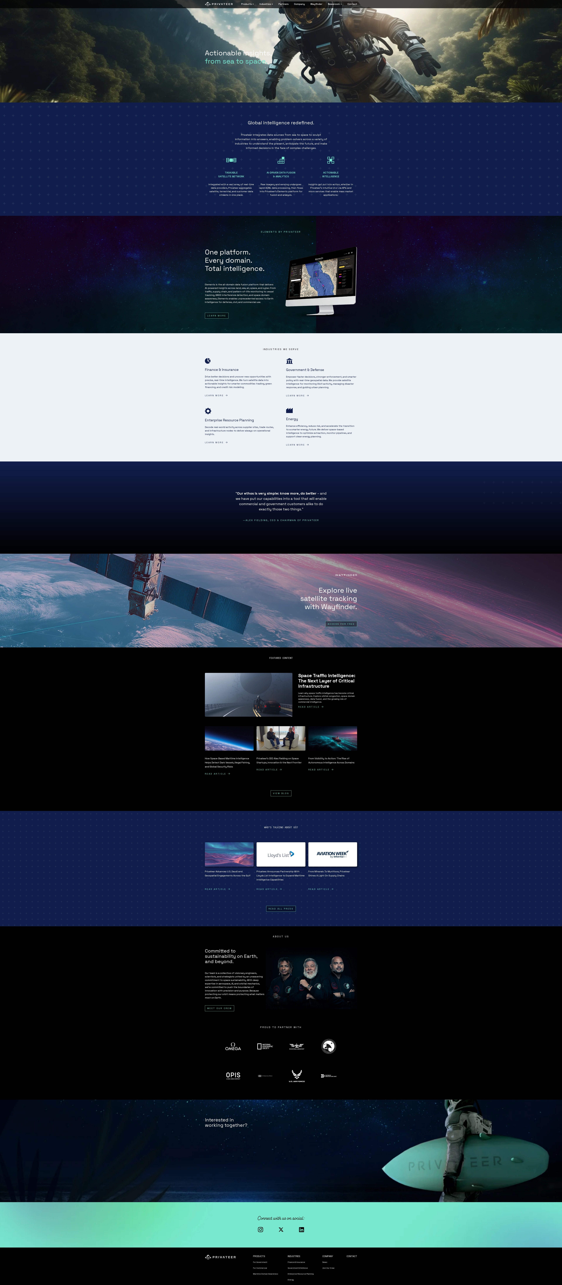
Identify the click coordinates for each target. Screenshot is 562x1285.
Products (259, 1256)
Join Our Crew (328, 1268)
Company (299, 4)
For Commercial (260, 1268)
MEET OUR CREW (219, 1008)
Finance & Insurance (296, 1262)
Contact (352, 4)
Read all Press (281, 908)
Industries (294, 1256)
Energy (291, 1280)
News (324, 1262)
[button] (247, 4)
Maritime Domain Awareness (265, 1274)
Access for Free (341, 624)
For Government (260, 1262)
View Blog (281, 793)
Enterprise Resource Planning (301, 1274)
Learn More (216, 315)
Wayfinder (316, 4)
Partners (283, 4)
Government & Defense (298, 1268)
